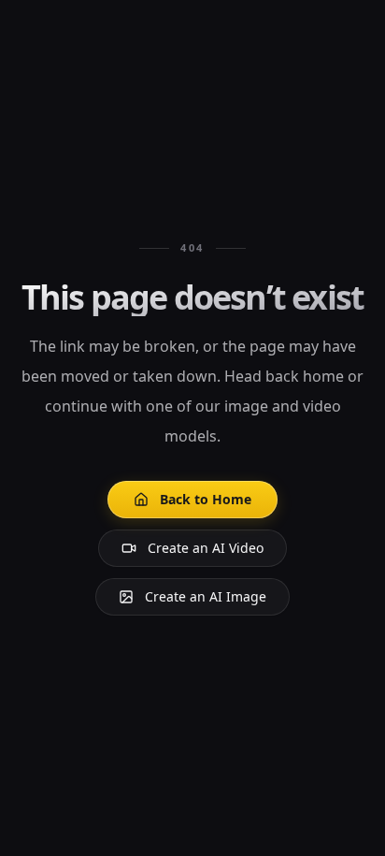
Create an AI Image (205, 596)
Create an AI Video (206, 548)
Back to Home (205, 499)
